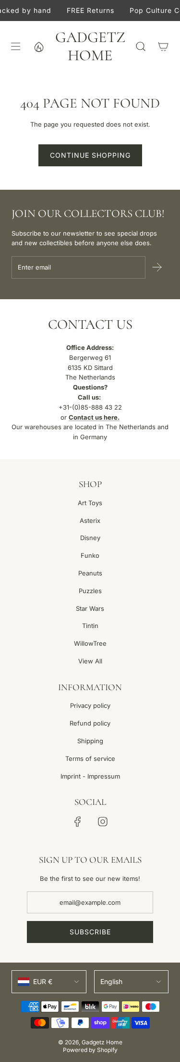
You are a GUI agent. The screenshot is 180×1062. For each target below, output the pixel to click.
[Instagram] (102, 821)
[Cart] (163, 46)
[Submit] (156, 267)
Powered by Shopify (90, 1049)
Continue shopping (90, 155)
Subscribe (90, 932)
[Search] (140, 46)
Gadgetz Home (90, 46)
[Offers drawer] (38, 46)
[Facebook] (77, 821)
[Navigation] (15, 46)
